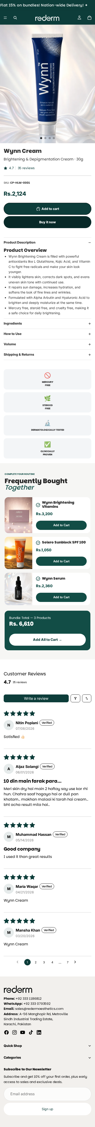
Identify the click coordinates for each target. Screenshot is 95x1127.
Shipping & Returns (19, 354)
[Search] (15, 18)
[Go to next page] (76, 962)
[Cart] (89, 18)
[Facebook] (6, 1032)
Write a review (36, 698)
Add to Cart (61, 525)
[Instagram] (14, 1032)
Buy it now (47, 222)
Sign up (47, 1109)
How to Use (12, 334)
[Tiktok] (31, 1032)
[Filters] (75, 698)
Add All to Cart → (47, 639)
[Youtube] (22, 1032)
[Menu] (5, 17)
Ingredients (13, 323)
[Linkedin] (39, 1032)
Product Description (20, 242)
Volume (10, 344)
